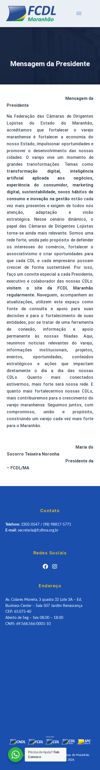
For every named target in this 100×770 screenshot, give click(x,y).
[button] (79, 13)
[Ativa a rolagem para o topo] (89, 759)
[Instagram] (54, 566)
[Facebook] (45, 566)
